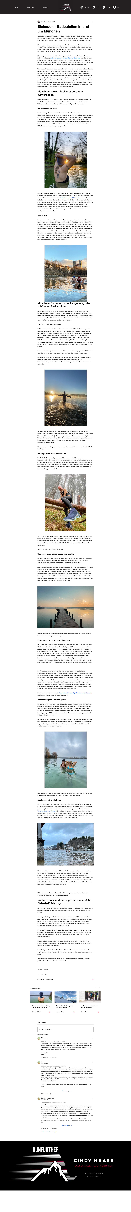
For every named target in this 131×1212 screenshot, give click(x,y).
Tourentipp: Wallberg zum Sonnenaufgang (64, 1006)
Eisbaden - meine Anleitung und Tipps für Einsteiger (41, 1006)
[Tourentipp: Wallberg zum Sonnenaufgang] (66, 997)
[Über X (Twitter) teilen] (42, 974)
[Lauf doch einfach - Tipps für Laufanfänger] (90, 997)
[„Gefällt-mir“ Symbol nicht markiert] (42, 1058)
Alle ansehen (98, 987)
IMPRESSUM (90, 1176)
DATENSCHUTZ (97, 1176)
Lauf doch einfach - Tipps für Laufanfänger (89, 1006)
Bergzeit (46, 969)
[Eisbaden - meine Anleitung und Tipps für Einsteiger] (41, 997)
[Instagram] (82, 7)
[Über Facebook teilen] (38, 974)
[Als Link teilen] (45, 974)
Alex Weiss (96, 1173)
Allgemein (40, 969)
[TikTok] (104, 7)
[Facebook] (94, 7)
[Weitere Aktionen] (93, 22)
